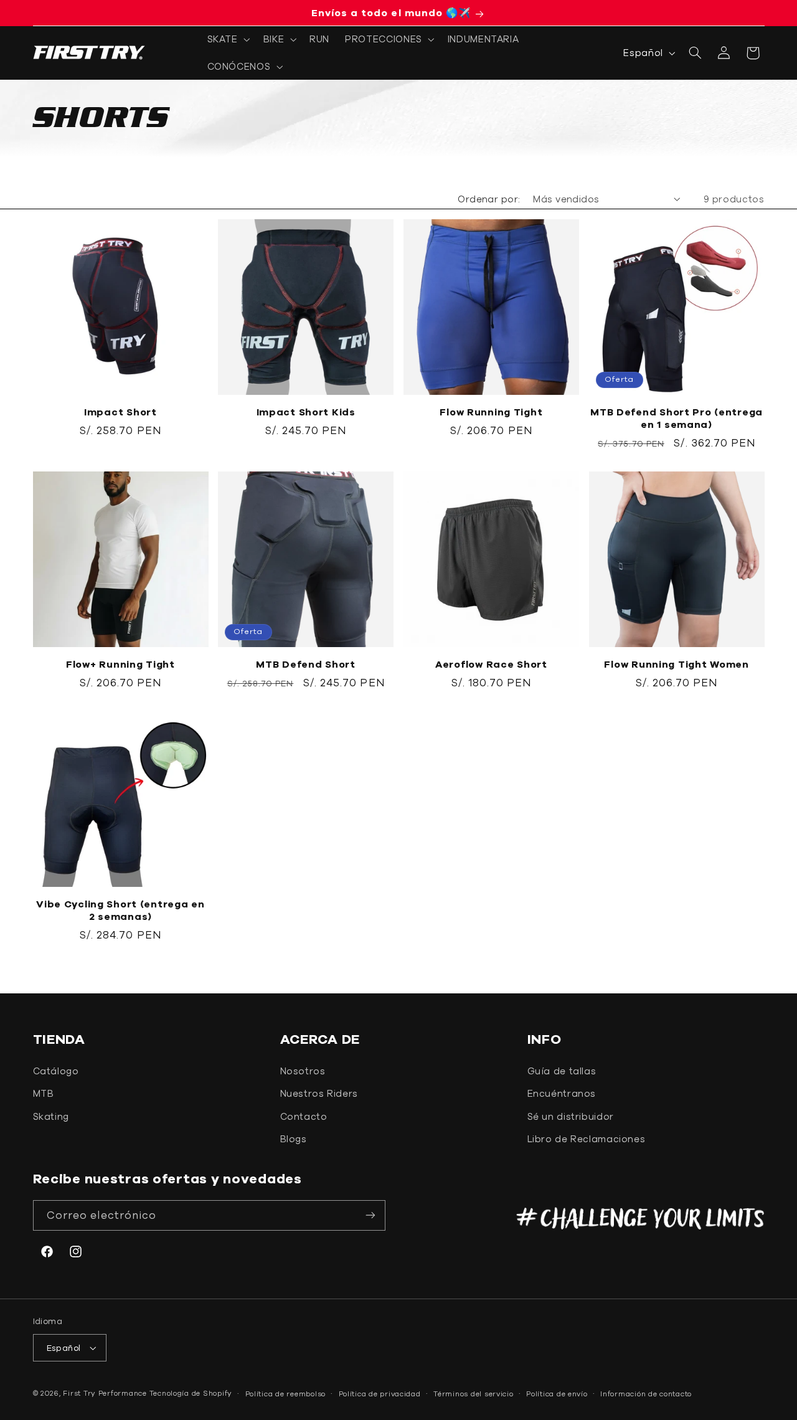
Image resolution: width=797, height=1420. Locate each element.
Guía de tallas (562, 1071)
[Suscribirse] (370, 1215)
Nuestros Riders (319, 1093)
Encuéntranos (562, 1093)
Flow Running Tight (491, 411)
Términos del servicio (473, 1393)
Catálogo (56, 1071)
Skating (51, 1116)
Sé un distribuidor (570, 1116)
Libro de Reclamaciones (586, 1139)
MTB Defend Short (306, 664)
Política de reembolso (285, 1393)
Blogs (293, 1139)
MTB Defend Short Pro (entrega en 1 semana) (676, 418)
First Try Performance (104, 1393)
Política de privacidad (380, 1393)
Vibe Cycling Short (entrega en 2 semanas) (120, 910)
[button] (227, 39)
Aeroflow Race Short (491, 664)
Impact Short (120, 411)
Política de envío (557, 1393)
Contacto (304, 1116)
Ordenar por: (489, 199)
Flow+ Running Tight (120, 664)
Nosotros (303, 1071)
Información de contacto (646, 1393)
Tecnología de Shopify (190, 1393)
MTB (43, 1093)
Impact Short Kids (306, 411)
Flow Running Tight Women (676, 664)
